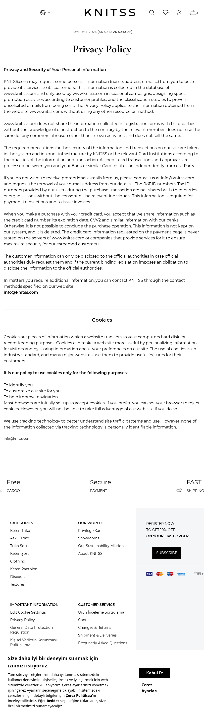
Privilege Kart (90, 530)
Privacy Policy (22, 620)
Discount (18, 576)
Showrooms (88, 538)
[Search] (152, 12)
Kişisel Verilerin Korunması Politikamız (33, 642)
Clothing (17, 561)
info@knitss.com (21, 292)
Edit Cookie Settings (28, 612)
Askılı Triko (19, 538)
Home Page (80, 32)
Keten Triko (20, 530)
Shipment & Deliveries (97, 635)
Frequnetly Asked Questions (102, 643)
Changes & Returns (94, 627)
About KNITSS (90, 553)
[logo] (110, 12)
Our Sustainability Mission (101, 546)
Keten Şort (19, 553)
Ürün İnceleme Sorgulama (101, 612)
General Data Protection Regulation (31, 630)
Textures (17, 584)
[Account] (180, 12)
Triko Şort (18, 546)
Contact (85, 620)
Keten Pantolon (23, 569)
